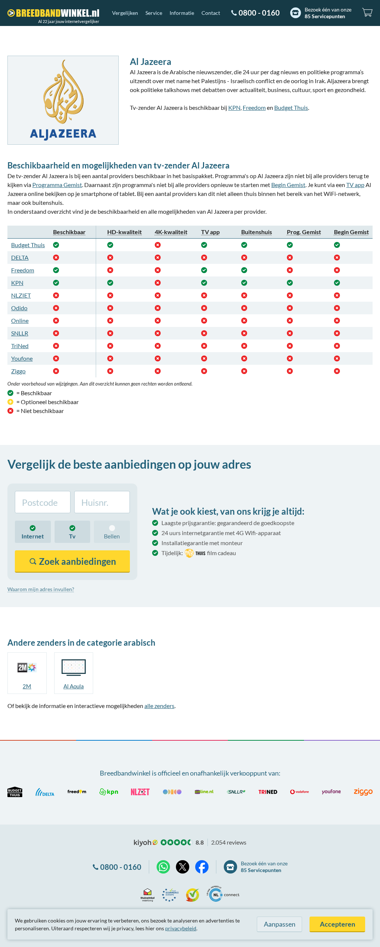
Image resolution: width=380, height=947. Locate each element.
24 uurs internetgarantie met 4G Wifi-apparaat (221, 532)
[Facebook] (202, 867)
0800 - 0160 (259, 12)
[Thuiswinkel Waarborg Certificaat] (147, 894)
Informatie (182, 13)
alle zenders (159, 705)
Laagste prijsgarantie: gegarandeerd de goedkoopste (227, 522)
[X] (182, 867)
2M (27, 686)
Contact (211, 13)
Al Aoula (73, 686)
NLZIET (21, 295)
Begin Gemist (288, 184)
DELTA (20, 257)
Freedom (254, 107)
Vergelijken (125, 13)
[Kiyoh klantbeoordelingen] (192, 894)
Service (153, 13)
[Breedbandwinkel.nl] (53, 13)
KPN (234, 107)
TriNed (20, 345)
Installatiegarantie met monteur (202, 542)
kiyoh (146, 843)
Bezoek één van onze (328, 12)
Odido (19, 307)
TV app (355, 184)
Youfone (22, 358)
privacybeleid (180, 928)
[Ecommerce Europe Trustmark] (170, 894)
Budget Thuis (291, 107)
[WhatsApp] (163, 867)
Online (20, 320)
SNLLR (19, 333)
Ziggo (18, 370)
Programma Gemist (57, 184)
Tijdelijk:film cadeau (198, 552)
